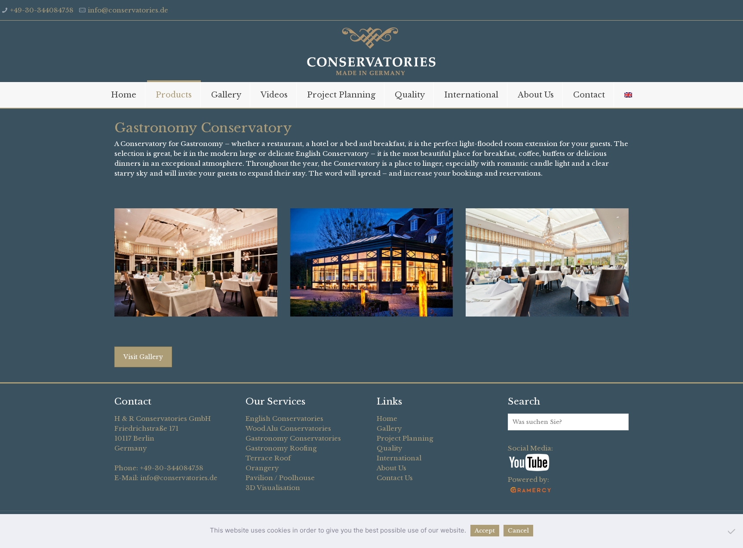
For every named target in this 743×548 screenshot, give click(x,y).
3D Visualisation (273, 488)
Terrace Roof (268, 458)
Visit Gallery (143, 357)
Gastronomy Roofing (281, 448)
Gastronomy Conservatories (293, 438)
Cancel (518, 530)
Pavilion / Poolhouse (280, 478)
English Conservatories (284, 418)
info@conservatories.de (128, 10)
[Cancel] (732, 531)
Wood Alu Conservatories (288, 428)
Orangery (262, 468)
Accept (485, 530)
